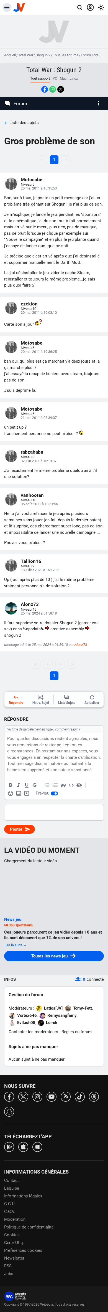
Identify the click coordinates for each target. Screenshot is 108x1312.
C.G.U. (10, 1203)
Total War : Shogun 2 (34, 55)
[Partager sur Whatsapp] (52, 89)
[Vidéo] (26, 793)
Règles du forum (76, 1031)
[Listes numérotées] (55, 785)
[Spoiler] (79, 785)
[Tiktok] (80, 1096)
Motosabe (31, 179)
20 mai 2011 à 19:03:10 (39, 312)
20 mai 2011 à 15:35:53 (39, 188)
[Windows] (37, 1146)
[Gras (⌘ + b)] (10, 785)
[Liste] (47, 785)
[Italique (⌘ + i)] (18, 785)
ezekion (29, 304)
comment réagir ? (67, 729)
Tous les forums (65, 55)
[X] (23, 1096)
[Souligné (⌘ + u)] (26, 785)
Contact (11, 1180)
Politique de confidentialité (29, 1227)
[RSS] (66, 1096)
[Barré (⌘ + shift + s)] (34, 785)
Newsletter (14, 1258)
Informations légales (23, 1196)
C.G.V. (9, 1211)
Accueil (10, 55)
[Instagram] (37, 1096)
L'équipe (11, 1188)
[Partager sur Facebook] (44, 89)
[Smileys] (10, 793)
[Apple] (23, 1146)
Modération (14, 1219)
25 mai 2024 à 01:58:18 (39, 613)
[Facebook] (9, 1096)
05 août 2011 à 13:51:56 (39, 504)
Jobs (8, 1273)
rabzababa (32, 452)
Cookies (12, 1234)
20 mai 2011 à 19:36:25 (39, 352)
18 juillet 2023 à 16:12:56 (40, 570)
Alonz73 (30, 604)
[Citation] (63, 785)
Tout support (40, 78)
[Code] (71, 785)
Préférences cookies (23, 1250)
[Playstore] (9, 1146)
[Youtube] (51, 1096)
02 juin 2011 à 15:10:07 (38, 461)
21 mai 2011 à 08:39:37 (39, 418)
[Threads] (94, 1096)
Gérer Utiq (13, 1242)
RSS (8, 1265)
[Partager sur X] (60, 89)
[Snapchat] (9, 1111)
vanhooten (32, 495)
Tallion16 (31, 561)
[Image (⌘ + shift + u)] (18, 793)
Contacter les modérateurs (33, 1031)
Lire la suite (13, 945)
